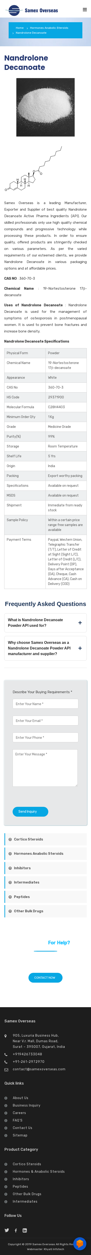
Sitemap (20, 1135)
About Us (20, 1098)
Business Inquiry (27, 1105)
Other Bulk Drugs (28, 911)
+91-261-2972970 (29, 1062)
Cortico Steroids (28, 839)
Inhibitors (22, 868)
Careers (19, 1113)
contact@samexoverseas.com (39, 1069)
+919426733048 (27, 1054)
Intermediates (26, 882)
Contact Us (22, 1128)
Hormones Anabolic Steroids (49, 27)
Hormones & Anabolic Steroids (39, 1172)
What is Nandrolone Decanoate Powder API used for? (35, 623)
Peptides (22, 897)
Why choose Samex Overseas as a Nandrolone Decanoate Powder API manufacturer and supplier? (39, 648)
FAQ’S (18, 1120)
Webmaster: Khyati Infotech (45, 1249)
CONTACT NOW (45, 977)
